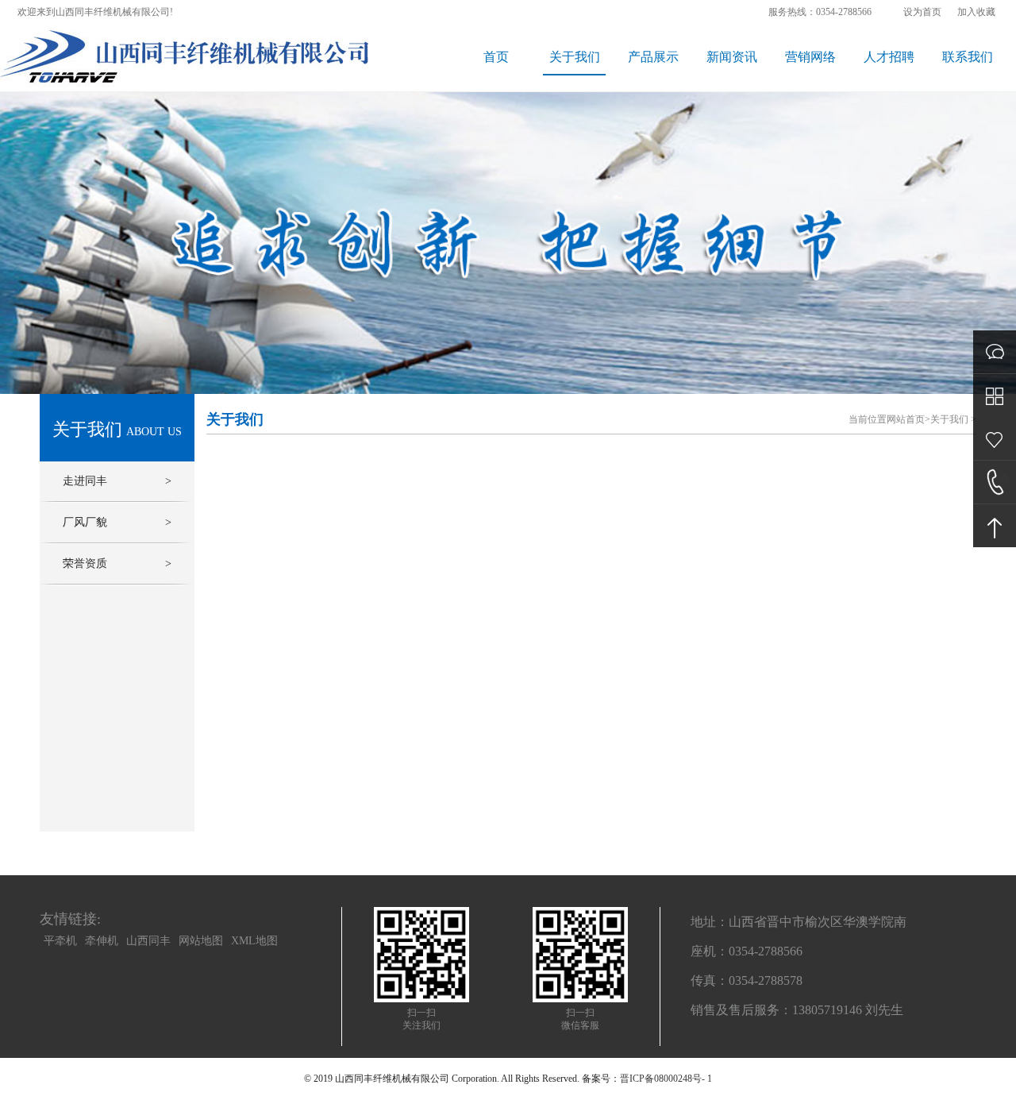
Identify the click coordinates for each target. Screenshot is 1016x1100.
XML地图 (254, 941)
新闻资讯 (731, 57)
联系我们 (967, 57)
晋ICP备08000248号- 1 (666, 1078)
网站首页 (906, 419)
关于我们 (574, 57)
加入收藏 (976, 11)
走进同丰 (117, 481)
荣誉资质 (117, 563)
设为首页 (922, 11)
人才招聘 (889, 57)
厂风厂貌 (117, 522)
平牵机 (60, 941)
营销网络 (810, 57)
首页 (496, 57)
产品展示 (653, 57)
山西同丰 (148, 941)
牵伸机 (101, 941)
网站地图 (201, 941)
